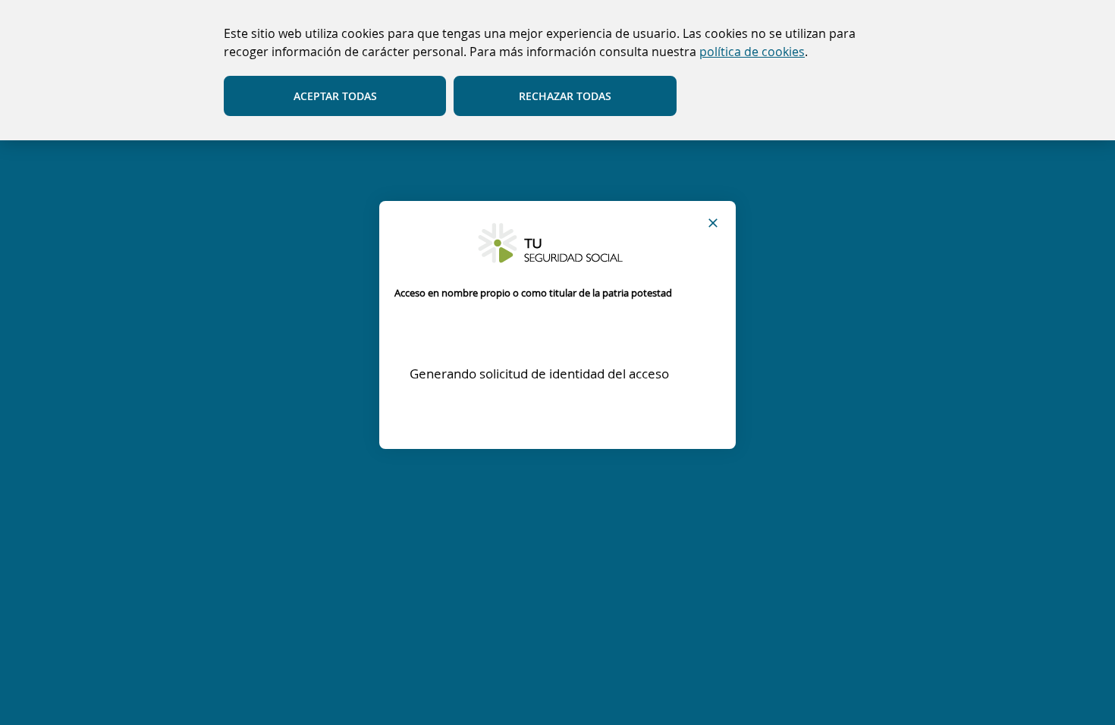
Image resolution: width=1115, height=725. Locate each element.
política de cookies (752, 51)
